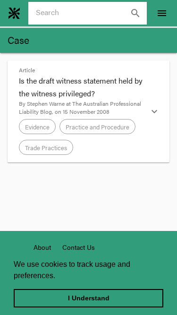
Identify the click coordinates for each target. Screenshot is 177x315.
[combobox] (91, 13)
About (42, 247)
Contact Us (78, 247)
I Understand (89, 298)
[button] (88, 111)
